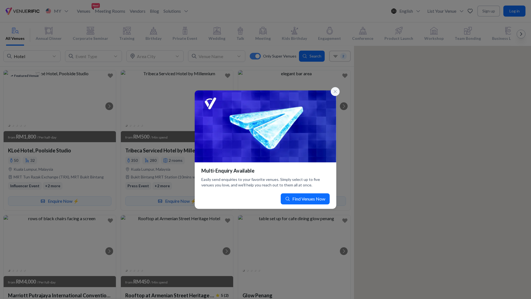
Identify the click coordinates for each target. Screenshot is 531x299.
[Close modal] (335, 91)
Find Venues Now (308, 198)
